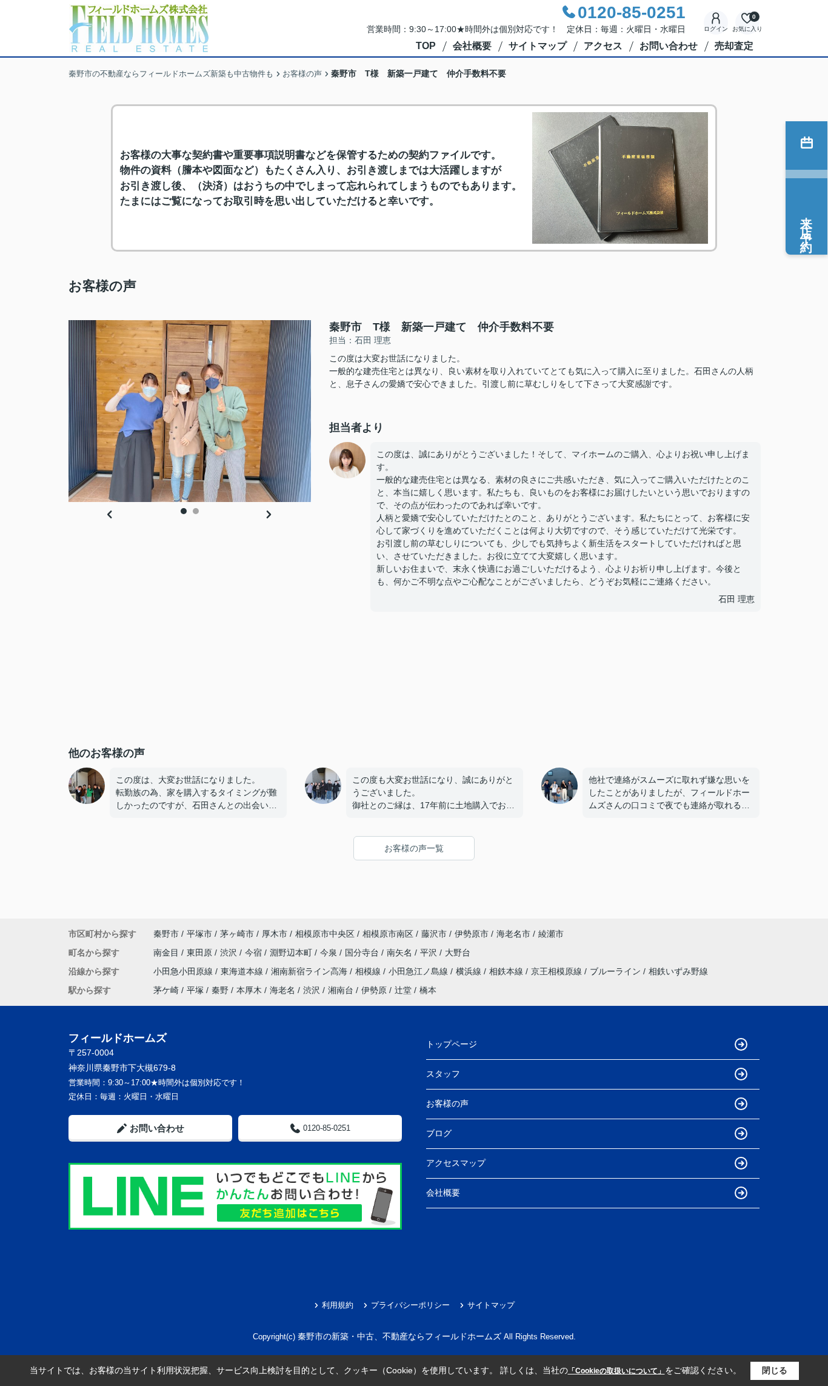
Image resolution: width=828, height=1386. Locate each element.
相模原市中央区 (325, 934)
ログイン (716, 28)
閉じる (774, 1370)
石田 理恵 (736, 599)
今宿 (254, 952)
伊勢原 (374, 990)
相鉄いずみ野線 (678, 971)
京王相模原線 (557, 971)
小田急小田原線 (184, 971)
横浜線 (470, 971)
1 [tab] (184, 511)
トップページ (451, 1044)
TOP (426, 46)
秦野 (220, 990)
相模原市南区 (387, 934)
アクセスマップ (456, 1163)
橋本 (427, 990)
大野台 (457, 952)
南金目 (167, 952)
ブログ (439, 1133)
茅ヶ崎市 (237, 934)
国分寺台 (363, 952)
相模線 (369, 971)
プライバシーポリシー (410, 1305)
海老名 (282, 990)
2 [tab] (196, 511)
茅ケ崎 (166, 990)
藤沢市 (434, 934)
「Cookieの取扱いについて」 (616, 1371)
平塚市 (199, 934)
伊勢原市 (472, 934)
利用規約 (337, 1305)
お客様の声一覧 (414, 848)
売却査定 (734, 46)
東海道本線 (243, 971)
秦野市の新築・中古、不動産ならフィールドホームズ (399, 1336)
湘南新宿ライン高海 (310, 971)
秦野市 (166, 934)
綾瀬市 (551, 934)
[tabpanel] (189, 410)
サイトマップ (538, 46)
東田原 (201, 952)
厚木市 (274, 934)
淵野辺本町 (292, 952)
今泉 (329, 952)
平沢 (429, 952)
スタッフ (443, 1074)
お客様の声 (447, 1103)
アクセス (603, 46)
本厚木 (249, 990)
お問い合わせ (668, 46)
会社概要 (472, 46)
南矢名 (401, 952)
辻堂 (403, 990)
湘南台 (340, 990)
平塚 (195, 990)
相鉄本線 (507, 971)
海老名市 (513, 934)
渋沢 (229, 952)
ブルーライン (616, 971)
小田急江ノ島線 (419, 971)
